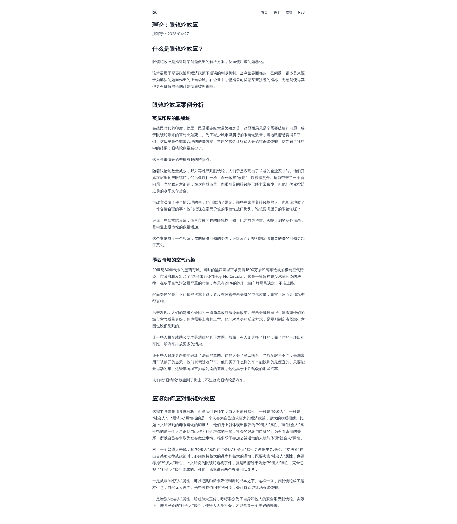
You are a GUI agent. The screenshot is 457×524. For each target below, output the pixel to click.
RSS (301, 12)
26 (155, 12)
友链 (289, 12)
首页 (264, 12)
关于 (276, 12)
